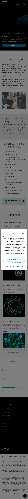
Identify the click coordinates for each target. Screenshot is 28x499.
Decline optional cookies (14, 262)
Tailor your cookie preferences (14, 266)
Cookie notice (15, 255)
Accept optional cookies (14, 259)
